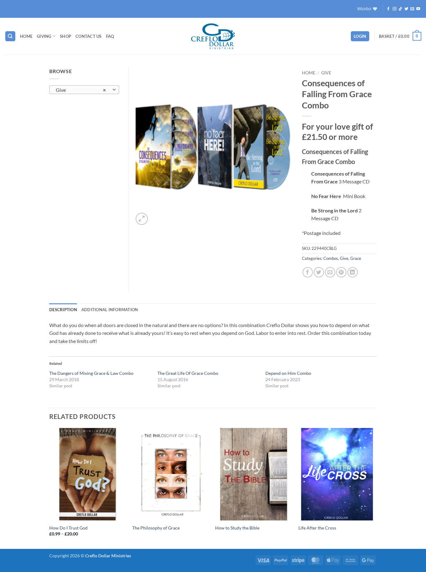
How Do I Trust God (68, 527)
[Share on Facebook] (308, 272)
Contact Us (88, 36)
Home (26, 36)
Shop (65, 36)
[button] (360, 36)
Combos (330, 258)
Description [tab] (63, 309)
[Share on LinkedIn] (352, 272)
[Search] (10, 36)
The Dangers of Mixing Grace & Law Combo (91, 373)
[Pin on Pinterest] (341, 272)
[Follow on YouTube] (418, 9)
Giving (44, 36)
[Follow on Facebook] (388, 9)
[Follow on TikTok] (400, 9)
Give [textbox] (81, 90)
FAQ (110, 36)
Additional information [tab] (109, 309)
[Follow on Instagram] (394, 9)
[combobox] (84, 89)
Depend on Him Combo (288, 373)
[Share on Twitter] (319, 272)
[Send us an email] (412, 9)
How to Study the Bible (237, 527)
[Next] (375, 487)
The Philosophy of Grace (156, 527)
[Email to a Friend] (330, 272)
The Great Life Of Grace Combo (187, 373)
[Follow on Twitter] (406, 9)
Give (326, 72)
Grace (355, 258)
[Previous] (49, 487)
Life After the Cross (317, 527)
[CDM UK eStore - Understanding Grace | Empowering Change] (213, 36)
